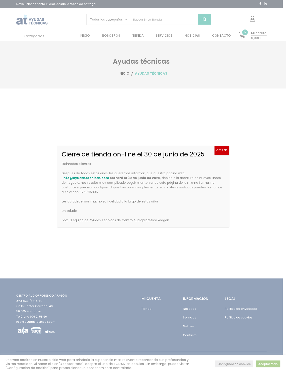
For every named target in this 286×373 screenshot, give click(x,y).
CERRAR (221, 150)
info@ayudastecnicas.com (86, 178)
